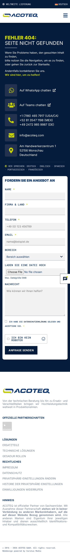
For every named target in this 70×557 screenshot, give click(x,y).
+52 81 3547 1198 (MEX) (36, 120)
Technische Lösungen (18, 450)
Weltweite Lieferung (18, 4)
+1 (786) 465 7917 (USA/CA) (39, 115)
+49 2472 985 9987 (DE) (37, 124)
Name (10, 189)
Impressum (10, 467)
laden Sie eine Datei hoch (25, 265)
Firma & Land (16, 204)
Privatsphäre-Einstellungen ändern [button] (29, 478)
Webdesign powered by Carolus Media (21, 551)
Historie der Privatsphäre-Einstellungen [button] (32, 484)
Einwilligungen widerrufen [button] (22, 489)
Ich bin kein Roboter (21, 338)
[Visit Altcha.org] (43, 339)
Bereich (10, 250)
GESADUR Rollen (14, 456)
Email (10, 234)
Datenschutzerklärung (35, 321)
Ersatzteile (10, 445)
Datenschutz (12, 473)
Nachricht (12, 284)
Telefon (12, 219)
